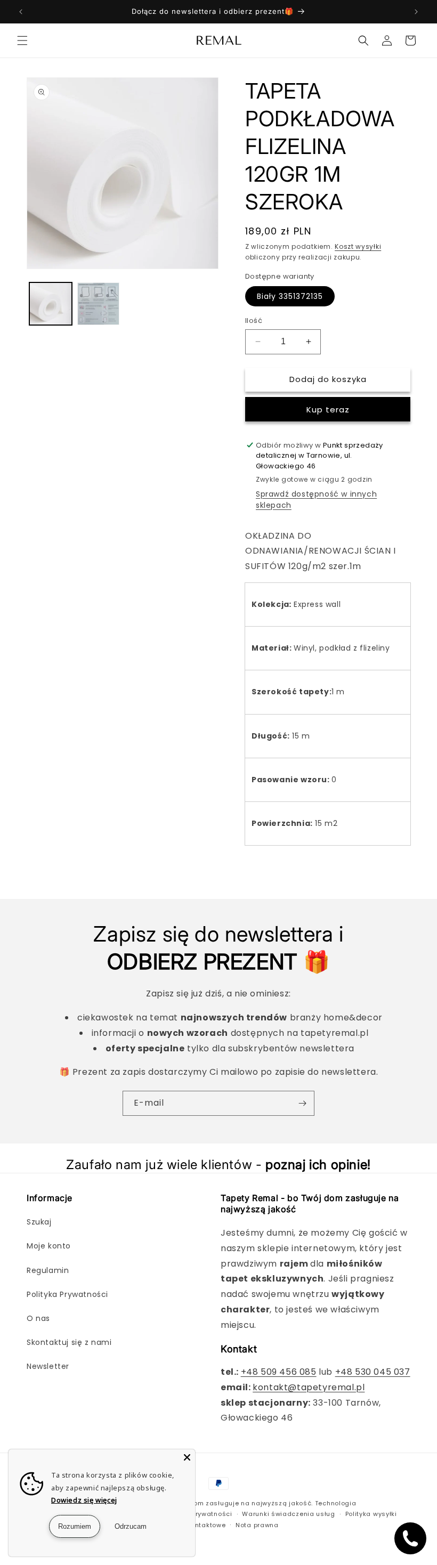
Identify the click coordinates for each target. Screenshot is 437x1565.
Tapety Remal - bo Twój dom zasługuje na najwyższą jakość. (211, 1503)
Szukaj (39, 1222)
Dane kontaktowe (197, 1525)
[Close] (187, 1457)
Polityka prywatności (198, 1514)
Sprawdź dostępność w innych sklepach (316, 499)
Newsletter (48, 1366)
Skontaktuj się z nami (69, 1342)
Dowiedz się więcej (84, 1500)
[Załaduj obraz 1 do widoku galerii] (50, 303)
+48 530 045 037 (372, 1372)
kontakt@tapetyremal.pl (309, 1387)
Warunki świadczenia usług (288, 1514)
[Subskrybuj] (302, 1103)
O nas (38, 1318)
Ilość (253, 320)
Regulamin (48, 1270)
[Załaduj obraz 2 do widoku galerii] (98, 303)
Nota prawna (257, 1525)
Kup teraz (328, 409)
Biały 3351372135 (290, 296)
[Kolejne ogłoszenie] (416, 11)
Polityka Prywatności (67, 1294)
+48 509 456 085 (279, 1372)
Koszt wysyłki (358, 246)
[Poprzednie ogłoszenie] (21, 11)
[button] (22, 40)
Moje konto (49, 1245)
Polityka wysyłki (371, 1514)
